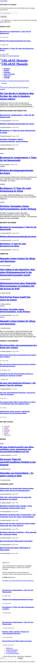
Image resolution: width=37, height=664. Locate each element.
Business (7, 69)
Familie (6, 70)
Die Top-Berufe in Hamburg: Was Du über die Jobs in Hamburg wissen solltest (17, 96)
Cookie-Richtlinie (11, 651)
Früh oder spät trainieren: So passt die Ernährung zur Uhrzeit (15, 498)
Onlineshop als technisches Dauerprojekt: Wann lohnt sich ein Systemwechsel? (17, 489)
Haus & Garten (9, 74)
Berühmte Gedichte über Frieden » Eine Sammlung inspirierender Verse (16, 507)
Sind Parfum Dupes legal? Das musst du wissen (15, 298)
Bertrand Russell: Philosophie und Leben (16, 541)
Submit (21, 658)
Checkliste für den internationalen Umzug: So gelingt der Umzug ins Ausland (16, 374)
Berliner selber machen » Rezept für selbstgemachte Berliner (15, 632)
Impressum (9, 648)
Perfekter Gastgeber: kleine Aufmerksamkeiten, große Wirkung (14, 140)
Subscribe (4, 83)
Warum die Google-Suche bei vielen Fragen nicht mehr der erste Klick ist (17, 524)
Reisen (1, 443)
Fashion (2, 317)
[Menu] (1, 86)
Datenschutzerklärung (12, 653)
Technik (6, 77)
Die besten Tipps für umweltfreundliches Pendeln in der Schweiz (18, 462)
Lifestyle (7, 76)
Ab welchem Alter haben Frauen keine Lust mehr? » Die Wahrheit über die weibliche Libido (18, 403)
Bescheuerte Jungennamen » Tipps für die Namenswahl (18, 159)
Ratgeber (2, 89)
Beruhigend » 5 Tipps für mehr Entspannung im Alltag (15, 189)
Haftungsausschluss (12, 650)
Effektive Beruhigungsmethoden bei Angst (15, 41)
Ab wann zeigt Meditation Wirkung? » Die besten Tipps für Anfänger (18, 384)
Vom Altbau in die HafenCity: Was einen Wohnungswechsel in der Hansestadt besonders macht (17, 272)
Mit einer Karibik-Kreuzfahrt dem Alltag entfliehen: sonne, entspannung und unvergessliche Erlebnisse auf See (17, 449)
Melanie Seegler (6, 120)
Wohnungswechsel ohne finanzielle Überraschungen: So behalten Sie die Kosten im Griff (18, 286)
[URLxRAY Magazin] (18, 62)
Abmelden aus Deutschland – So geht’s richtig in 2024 (16, 474)
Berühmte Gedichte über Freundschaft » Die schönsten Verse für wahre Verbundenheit (18, 516)
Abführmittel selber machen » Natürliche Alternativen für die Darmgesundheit (15, 412)
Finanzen (7, 72)
